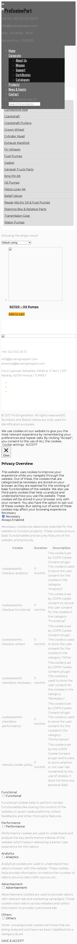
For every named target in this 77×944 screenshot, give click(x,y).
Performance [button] (11, 823)
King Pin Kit (12, 176)
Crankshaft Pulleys (17, 123)
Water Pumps (14, 222)
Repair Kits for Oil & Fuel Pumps (27, 202)
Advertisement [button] (12, 884)
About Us (21, 60)
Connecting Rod (16, 110)
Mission (20, 65)
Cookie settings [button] (13, 444)
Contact (14, 94)
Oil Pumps (11, 182)
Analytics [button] (7, 853)
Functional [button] (9, 792)
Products (14, 84)
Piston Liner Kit (15, 189)
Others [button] (6, 914)
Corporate (15, 55)
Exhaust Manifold (16, 143)
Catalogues (23, 79)
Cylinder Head (14, 136)
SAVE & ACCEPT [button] (12, 941)
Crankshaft (12, 116)
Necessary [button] (8, 513)
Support (20, 70)
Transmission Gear (17, 215)
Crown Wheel (14, 129)
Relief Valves (13, 196)
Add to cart (17, 314)
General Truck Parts (18, 169)
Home (12, 50)
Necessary (13, 516)
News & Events (17, 89)
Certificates (23, 74)
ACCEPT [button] (31, 444)
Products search (25, 99)
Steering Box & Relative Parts (25, 209)
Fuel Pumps (13, 156)
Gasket (9, 162)
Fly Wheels (12, 149)
